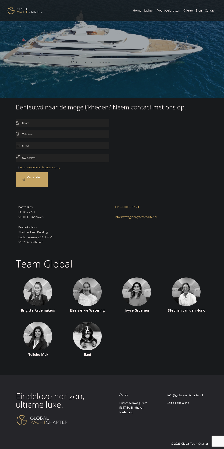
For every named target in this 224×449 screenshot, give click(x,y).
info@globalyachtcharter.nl (185, 395)
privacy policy (52, 167)
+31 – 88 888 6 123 (127, 207)
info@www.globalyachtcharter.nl (136, 217)
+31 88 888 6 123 (178, 403)
